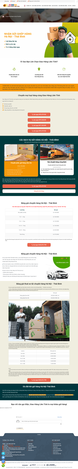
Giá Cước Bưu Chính (63, 5)
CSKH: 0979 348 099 (22, 1)
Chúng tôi (29, 5)
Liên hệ (73, 5)
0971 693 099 (11, 446)
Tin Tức (69, 5)
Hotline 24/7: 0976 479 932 (34, 1)
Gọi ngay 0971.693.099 (39, 125)
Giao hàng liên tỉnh (36, 5)
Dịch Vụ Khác (55, 5)
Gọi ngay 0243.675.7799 (39, 245)
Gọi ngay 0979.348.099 (39, 120)
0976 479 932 (17, 446)
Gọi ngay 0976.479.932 (39, 114)
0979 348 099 (10, 445)
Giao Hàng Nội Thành (46, 5)
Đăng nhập (59, 417)
